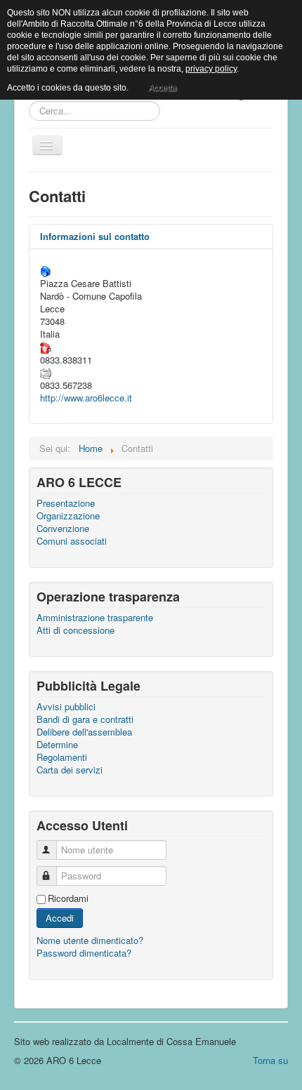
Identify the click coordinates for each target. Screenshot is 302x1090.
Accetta (162, 88)
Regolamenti (62, 757)
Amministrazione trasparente (95, 617)
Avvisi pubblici (66, 706)
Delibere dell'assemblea (84, 732)
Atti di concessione (75, 630)
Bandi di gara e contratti (85, 719)
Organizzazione (68, 516)
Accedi (60, 917)
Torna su (270, 1060)
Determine (57, 744)
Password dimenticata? (84, 952)
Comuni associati (72, 541)
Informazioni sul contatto (95, 236)
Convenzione (63, 528)
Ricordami (68, 898)
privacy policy (211, 69)
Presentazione (66, 503)
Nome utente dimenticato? (90, 940)
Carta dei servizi (70, 770)
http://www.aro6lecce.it (86, 397)
